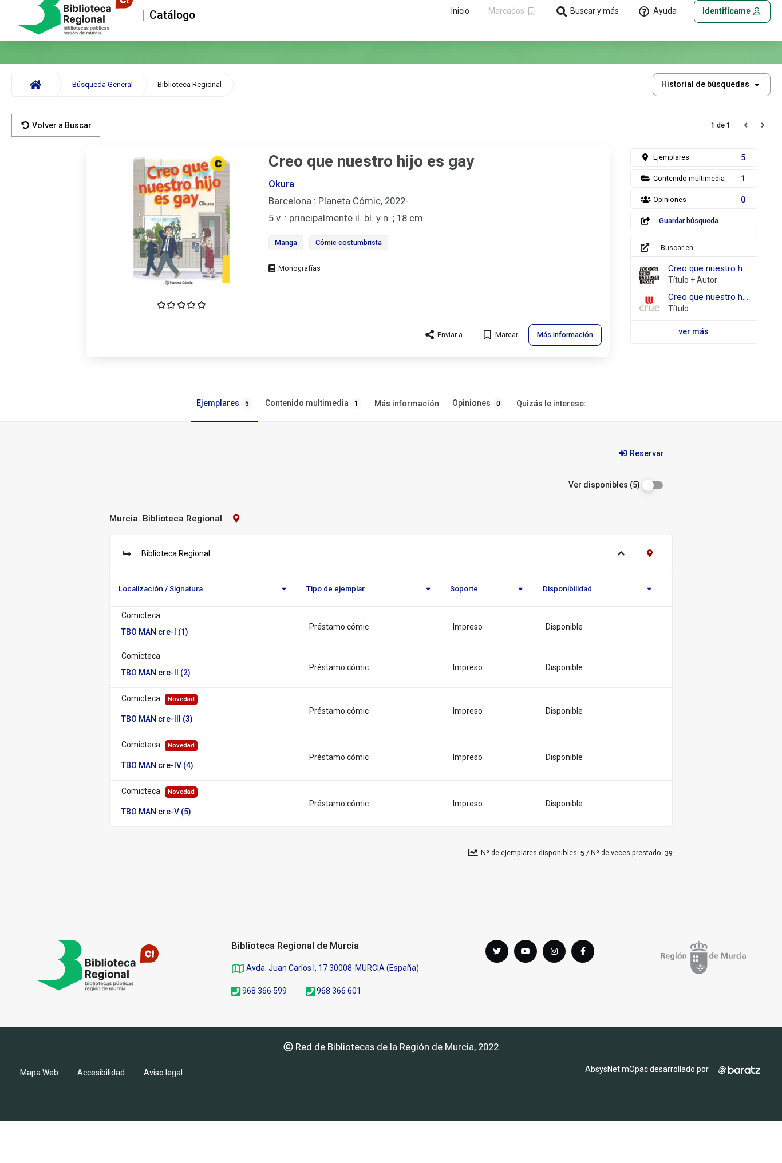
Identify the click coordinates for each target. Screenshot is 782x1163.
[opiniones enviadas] (181, 305)
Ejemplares (222, 403)
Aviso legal (163, 1072)
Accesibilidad (101, 1072)
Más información (406, 403)
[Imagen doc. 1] (181, 220)
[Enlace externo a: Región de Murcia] (704, 957)
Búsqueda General (102, 84)
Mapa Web (39, 1072)
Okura (281, 183)
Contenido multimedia (311, 403)
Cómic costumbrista (348, 242)
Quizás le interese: (551, 403)
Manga (286, 242)
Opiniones (476, 403)
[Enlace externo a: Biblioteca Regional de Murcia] (97, 965)
